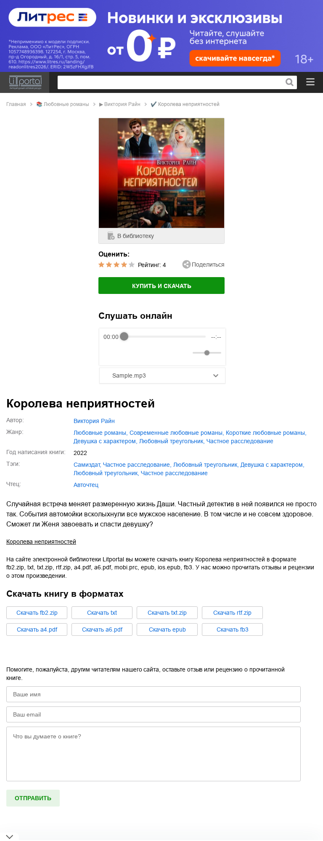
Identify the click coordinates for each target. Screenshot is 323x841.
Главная (16, 104)
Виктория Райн (122, 104)
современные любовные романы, (177, 432)
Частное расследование (174, 473)
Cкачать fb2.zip (37, 612)
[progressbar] (165, 337)
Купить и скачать (161, 286)
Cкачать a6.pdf (102, 629)
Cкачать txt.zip (167, 612)
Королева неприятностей (41, 541)
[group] (162, 346)
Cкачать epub (167, 629)
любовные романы (66, 104)
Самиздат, (87, 464)
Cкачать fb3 (233, 629)
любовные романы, (101, 432)
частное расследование (240, 441)
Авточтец (86, 484)
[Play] (130, 352)
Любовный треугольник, (106, 473)
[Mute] (184, 352)
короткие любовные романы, (266, 432)
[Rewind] (112, 352)
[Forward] (148, 352)
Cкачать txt (102, 612)
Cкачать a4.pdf (37, 629)
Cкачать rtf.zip (232, 612)
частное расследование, (137, 464)
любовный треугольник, (172, 441)
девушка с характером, (106, 441)
